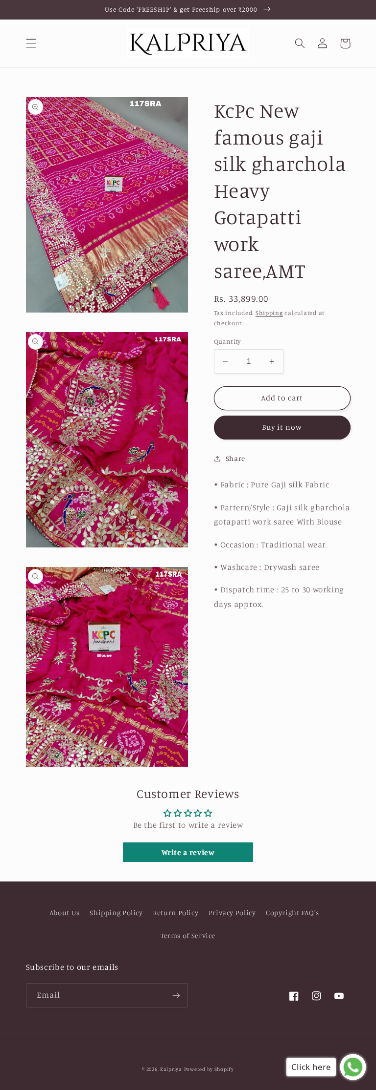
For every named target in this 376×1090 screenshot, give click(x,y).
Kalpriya (171, 1069)
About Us (64, 912)
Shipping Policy (116, 912)
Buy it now (282, 427)
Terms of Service (188, 935)
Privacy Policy (232, 912)
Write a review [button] (188, 852)
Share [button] (235, 458)
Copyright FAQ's (292, 912)
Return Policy (175, 912)
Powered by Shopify (209, 1069)
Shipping (269, 312)
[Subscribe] (176, 995)
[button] (31, 43)
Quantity (227, 341)
